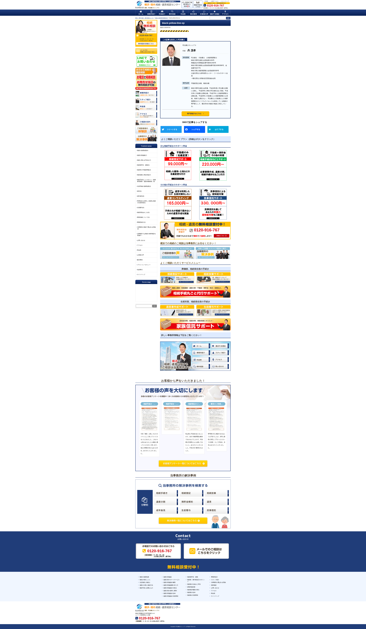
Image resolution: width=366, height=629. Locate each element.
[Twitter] (172, 129)
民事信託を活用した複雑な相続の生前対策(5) (146, 201)
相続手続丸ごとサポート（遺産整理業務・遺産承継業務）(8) (146, 180)
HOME (206, 1)
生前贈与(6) (140, 207)
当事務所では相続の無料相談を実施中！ (146, 234)
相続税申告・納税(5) (143, 165)
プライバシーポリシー (143, 265)
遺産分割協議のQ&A (169, 593)
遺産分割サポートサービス (171, 579)
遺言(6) (139, 191)
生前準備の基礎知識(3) (144, 186)
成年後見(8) (140, 196)
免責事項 (139, 269)
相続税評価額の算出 (193, 589)
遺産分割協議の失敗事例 (170, 596)
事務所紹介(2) (141, 222)
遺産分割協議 (167, 577)
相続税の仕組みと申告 (194, 584)
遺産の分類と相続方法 (146, 585)
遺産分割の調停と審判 (170, 590)
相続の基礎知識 (144, 577)
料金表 (139, 250)
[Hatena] (218, 129)
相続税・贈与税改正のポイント (196, 580)
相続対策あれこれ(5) (143, 212)
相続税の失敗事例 (192, 595)
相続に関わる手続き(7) (144, 160)
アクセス (139, 245)
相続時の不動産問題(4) (144, 170)
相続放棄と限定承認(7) (144, 175)
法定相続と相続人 (145, 582)
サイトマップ (225, 1)
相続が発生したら (145, 579)
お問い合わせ (141, 240)
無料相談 (213, 585)
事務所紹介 (214, 577)
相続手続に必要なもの (146, 588)
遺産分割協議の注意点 (170, 588)
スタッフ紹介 (215, 579)
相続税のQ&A (191, 592)
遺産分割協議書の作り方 (170, 585)
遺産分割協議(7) (142, 155)
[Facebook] (195, 129)
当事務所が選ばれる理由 (218, 582)
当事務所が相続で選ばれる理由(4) (146, 228)
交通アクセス (214, 1)
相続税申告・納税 (192, 577)
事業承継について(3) (143, 217)
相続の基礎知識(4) (142, 150)
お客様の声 (140, 255)
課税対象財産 (191, 587)
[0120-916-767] (195, 222)
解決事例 (139, 260)
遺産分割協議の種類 (169, 582)
